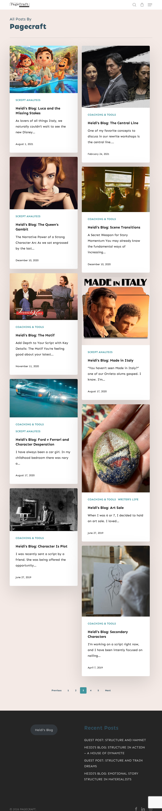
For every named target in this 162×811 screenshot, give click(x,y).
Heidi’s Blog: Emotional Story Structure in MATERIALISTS (111, 776)
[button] (150, 5)
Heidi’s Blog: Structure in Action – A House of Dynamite (114, 750)
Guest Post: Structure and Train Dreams (113, 763)
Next (108, 690)
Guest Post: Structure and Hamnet (115, 740)
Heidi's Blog (44, 730)
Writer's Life (128, 499)
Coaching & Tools (102, 114)
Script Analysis (28, 100)
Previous (56, 690)
